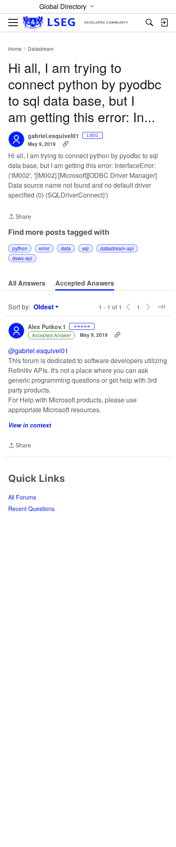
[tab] (26, 283)
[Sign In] (164, 23)
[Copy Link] (65, 144)
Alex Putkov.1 (47, 327)
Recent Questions (31, 508)
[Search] (149, 23)
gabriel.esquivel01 (53, 136)
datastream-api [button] (117, 248)
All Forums (22, 497)
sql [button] (85, 248)
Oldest (45, 307)
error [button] (44, 248)
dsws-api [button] (22, 257)
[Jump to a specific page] (161, 306)
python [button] (19, 248)
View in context (29, 425)
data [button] (66, 248)
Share (19, 216)
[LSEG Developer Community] (75, 23)
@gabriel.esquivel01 (38, 350)
